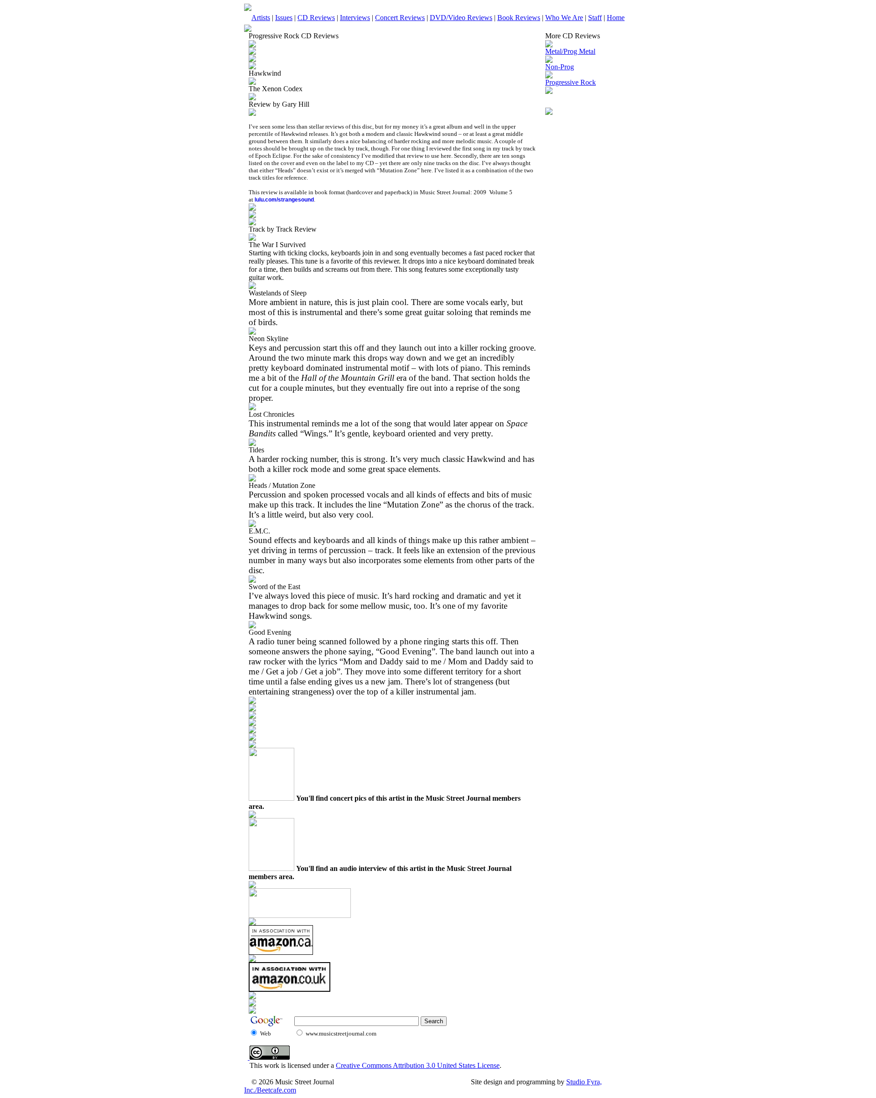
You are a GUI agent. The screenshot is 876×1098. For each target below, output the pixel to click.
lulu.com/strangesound (284, 200)
